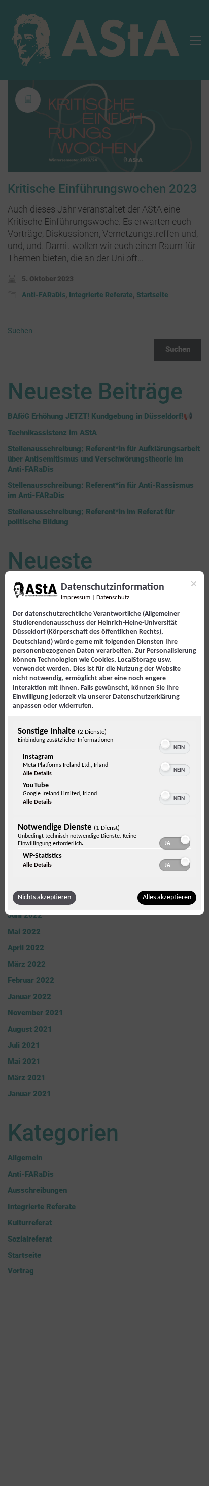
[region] (104, 800)
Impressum (75, 598)
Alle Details (37, 774)
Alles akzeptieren (167, 897)
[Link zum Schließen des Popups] (193, 583)
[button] (165, 744)
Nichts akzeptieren (44, 897)
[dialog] (104, 743)
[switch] (174, 743)
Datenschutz (112, 598)
